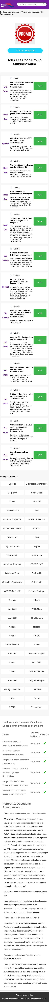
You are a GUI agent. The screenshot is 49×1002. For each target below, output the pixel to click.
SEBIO (12, 707)
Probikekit (36, 573)
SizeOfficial (36, 555)
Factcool (12, 653)
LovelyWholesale (12, 689)
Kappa (37, 546)
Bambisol (12, 609)
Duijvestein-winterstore (37, 484)
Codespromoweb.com (9, 12)
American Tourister (12, 564)
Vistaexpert (36, 707)
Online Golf (12, 537)
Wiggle (37, 645)
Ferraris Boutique (37, 591)
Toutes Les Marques (30, 12)
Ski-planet (12, 493)
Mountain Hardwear (12, 528)
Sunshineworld (6, 14)
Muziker (37, 502)
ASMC (37, 636)
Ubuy (12, 698)
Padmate (12, 680)
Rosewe (12, 662)
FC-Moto (37, 528)
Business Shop (12, 573)
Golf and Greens (36, 671)
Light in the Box (12, 546)
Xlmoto (12, 636)
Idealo (37, 600)
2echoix (12, 600)
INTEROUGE (37, 618)
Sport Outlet (36, 493)
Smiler (37, 698)
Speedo (12, 484)
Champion (36, 689)
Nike (37, 511)
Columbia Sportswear (12, 582)
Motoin (37, 537)
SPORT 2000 (37, 564)
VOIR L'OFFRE (40, 87)
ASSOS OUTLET (12, 591)
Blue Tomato (12, 555)
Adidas (12, 627)
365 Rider (12, 618)
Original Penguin (36, 680)
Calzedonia (37, 582)
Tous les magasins (24, 995)
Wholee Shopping (37, 653)
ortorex (12, 671)
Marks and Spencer (12, 519)
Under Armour (12, 645)
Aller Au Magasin (25, 50)
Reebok (36, 627)
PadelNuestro (12, 511)
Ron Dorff (36, 662)
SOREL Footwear (37, 519)
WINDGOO (37, 609)
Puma (12, 502)
